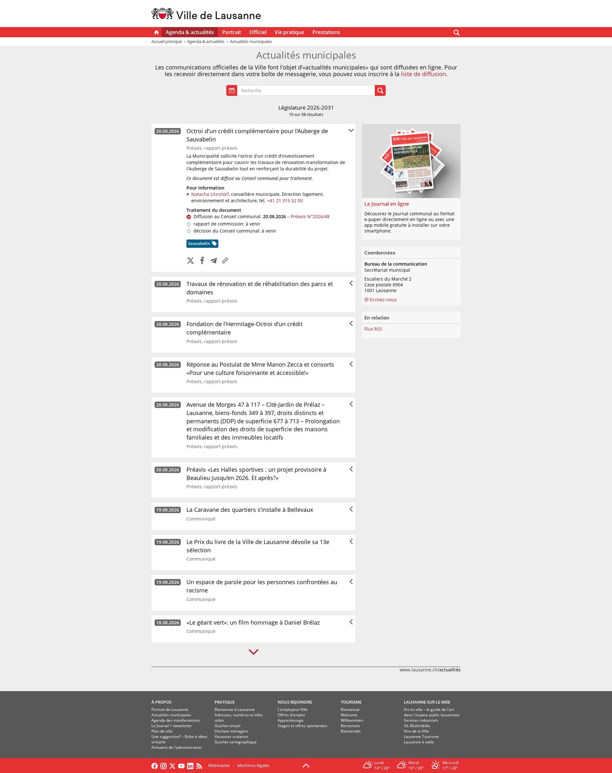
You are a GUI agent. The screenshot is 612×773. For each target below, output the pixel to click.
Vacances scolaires (231, 736)
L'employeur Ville (293, 709)
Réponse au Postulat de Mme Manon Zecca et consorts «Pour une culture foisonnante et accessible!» (260, 368)
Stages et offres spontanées (302, 725)
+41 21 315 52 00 (285, 200)
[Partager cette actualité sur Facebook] (202, 261)
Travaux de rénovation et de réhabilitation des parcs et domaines (259, 288)
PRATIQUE (225, 702)
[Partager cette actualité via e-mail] (213, 261)
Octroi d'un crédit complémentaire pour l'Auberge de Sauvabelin (257, 135)
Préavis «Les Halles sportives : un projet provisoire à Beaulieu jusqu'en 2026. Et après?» (256, 474)
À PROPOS (161, 702)
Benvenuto (350, 725)
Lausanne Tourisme (421, 736)
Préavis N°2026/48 (310, 216)
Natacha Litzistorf (210, 194)
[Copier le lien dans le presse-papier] (225, 261)
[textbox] (307, 91)
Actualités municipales (171, 715)
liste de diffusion (423, 74)
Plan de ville (161, 731)
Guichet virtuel (227, 725)
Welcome (349, 715)
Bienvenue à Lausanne (235, 709)
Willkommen (352, 720)
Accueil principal (166, 41)
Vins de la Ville (416, 731)
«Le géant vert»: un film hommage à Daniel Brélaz (253, 622)
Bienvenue (350, 709)
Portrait (231, 32)
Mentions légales (253, 765)
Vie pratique (289, 32)
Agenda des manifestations (175, 720)
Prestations (326, 32)
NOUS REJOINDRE (295, 702)
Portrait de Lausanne (169, 709)
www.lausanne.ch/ (430, 670)
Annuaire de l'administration (176, 747)
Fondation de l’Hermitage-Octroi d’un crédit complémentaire (244, 328)
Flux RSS (373, 329)
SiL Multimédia (417, 725)
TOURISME (351, 702)
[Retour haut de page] (306, 765)
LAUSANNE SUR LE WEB (427, 702)
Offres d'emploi (291, 715)
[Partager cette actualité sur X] (190, 261)
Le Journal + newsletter (171, 725)
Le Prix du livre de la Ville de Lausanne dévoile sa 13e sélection (257, 546)
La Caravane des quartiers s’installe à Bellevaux (249, 509)
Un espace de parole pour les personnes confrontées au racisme (261, 586)
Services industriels (421, 720)
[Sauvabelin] (213, 244)
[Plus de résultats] (254, 652)
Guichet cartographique (236, 742)
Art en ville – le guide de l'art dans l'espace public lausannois (432, 712)
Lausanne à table (419, 742)
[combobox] (306, 90)
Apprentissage (290, 720)
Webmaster (219, 765)
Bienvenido (351, 731)
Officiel (257, 32)
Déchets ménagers (231, 731)
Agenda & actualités (190, 32)
